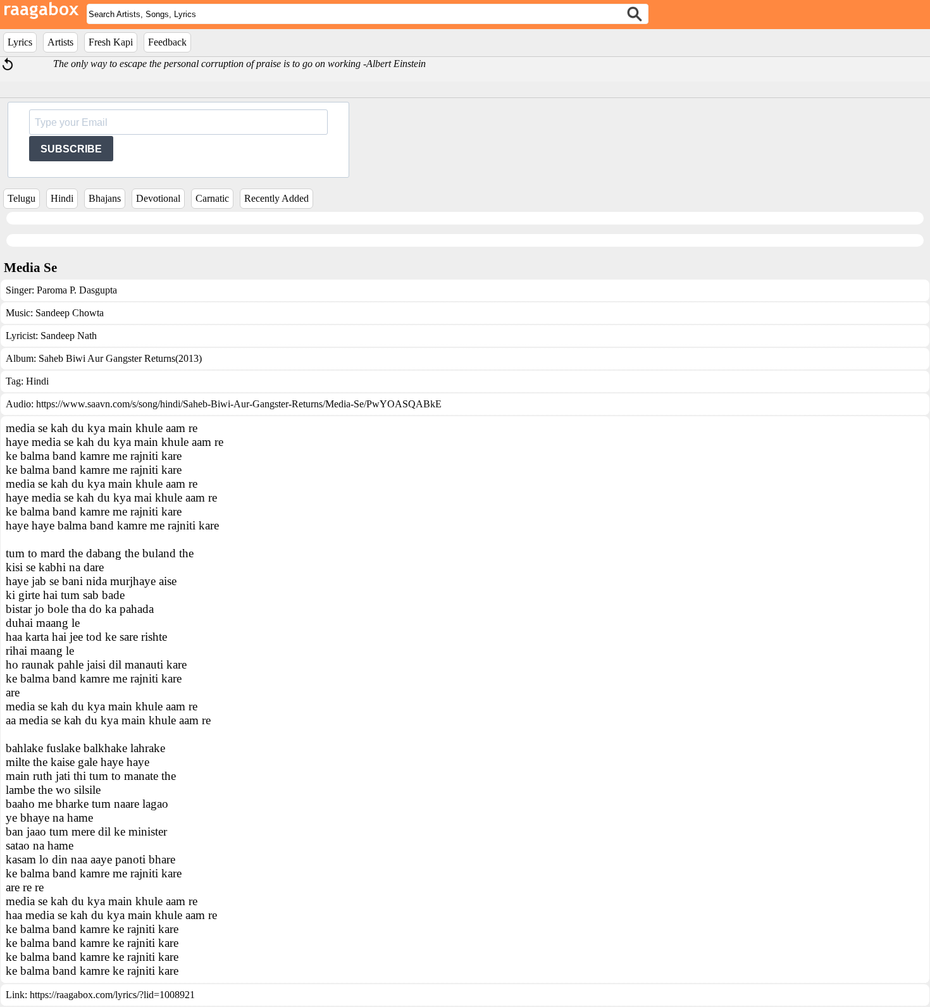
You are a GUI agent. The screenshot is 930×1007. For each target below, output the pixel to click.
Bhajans (105, 198)
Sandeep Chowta (69, 312)
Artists (60, 42)
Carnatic (212, 198)
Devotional (158, 198)
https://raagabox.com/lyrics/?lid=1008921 (112, 994)
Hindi (62, 198)
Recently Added (276, 198)
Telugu (21, 198)
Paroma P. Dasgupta (77, 290)
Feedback (167, 42)
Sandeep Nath (68, 335)
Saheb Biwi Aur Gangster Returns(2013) (120, 358)
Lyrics (20, 42)
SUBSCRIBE (71, 149)
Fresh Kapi (111, 42)
